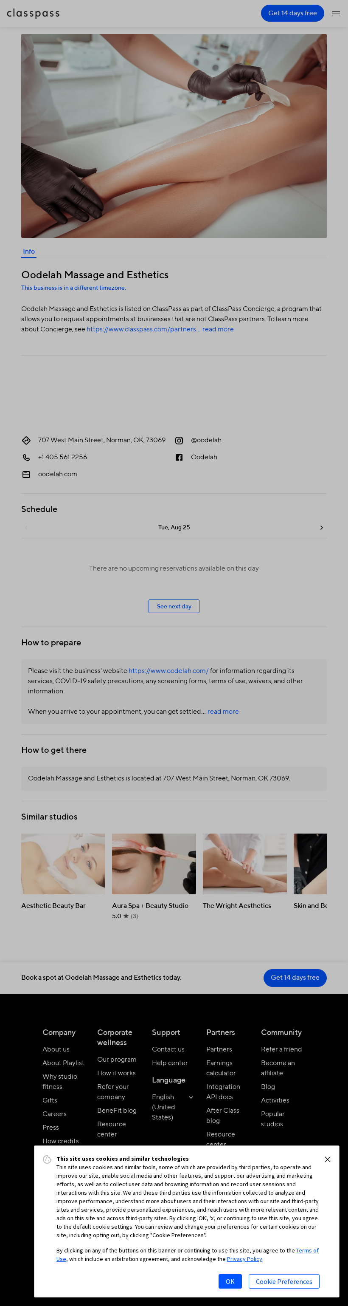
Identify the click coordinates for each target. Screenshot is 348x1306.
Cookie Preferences (284, 1281)
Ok (230, 1281)
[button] (328, 1159)
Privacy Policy (244, 1259)
